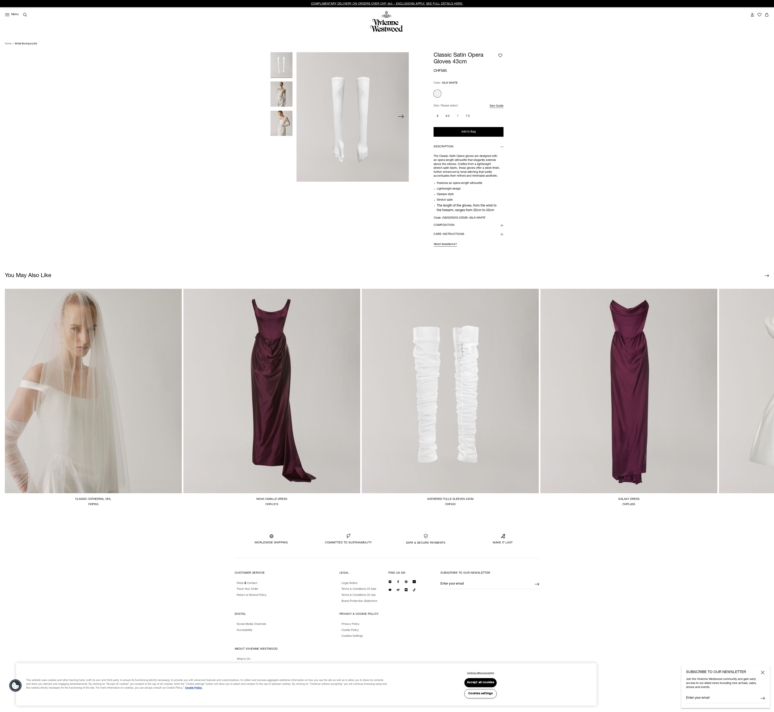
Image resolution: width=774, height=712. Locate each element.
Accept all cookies (480, 682)
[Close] (762, 672)
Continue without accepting (480, 673)
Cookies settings (480, 693)
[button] (15, 685)
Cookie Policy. (193, 688)
